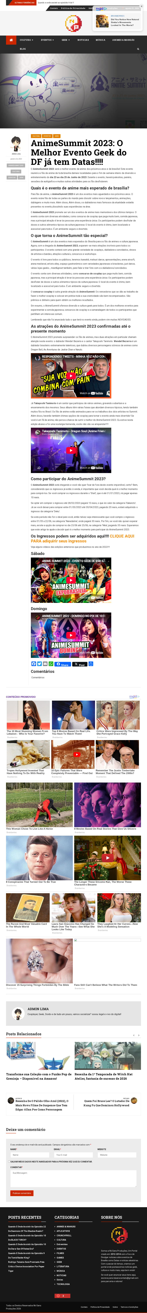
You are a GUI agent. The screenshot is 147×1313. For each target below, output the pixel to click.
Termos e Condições (129, 1307)
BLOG (23, 49)
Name (13, 1149)
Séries (60, 1280)
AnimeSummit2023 (16, 165)
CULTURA (25, 40)
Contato (54, 8)
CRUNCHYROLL (64, 1235)
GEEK (64, 40)
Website (101, 1149)
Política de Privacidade (73, 8)
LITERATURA (63, 1266)
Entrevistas (62, 1244)
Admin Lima (16, 154)
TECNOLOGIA (63, 1284)
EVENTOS (46, 40)
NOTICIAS (83, 40)
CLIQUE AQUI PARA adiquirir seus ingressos (82, 538)
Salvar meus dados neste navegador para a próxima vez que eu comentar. (51, 1162)
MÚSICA (100, 40)
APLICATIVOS (63, 1231)
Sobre (91, 8)
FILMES (60, 1253)
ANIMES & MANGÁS (123, 40)
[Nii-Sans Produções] (11, 40)
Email (57, 1149)
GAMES (60, 1258)
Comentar (16, 1167)
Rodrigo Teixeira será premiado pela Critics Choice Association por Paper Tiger (71, 3)
